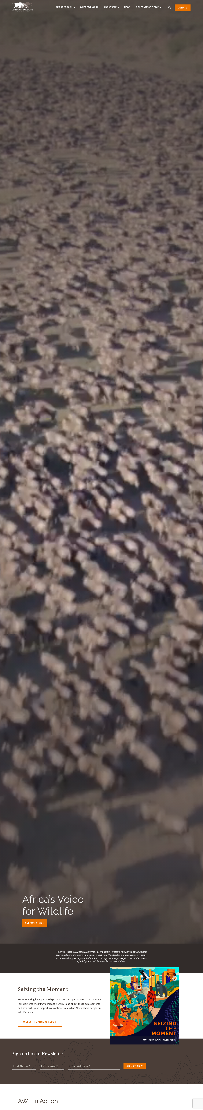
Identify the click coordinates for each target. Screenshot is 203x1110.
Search (169, 7)
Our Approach (64, 7)
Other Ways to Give (147, 7)
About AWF (110, 7)
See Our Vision (34, 922)
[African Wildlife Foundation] (22, 7)
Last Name (48, 1066)
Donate (182, 7)
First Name (20, 1066)
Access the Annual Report (40, 1021)
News (127, 7)
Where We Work (89, 7)
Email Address (78, 1066)
